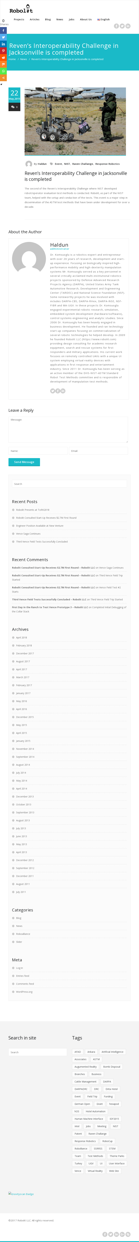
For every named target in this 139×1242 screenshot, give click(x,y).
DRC (96, 1089)
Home (12, 59)
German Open (82, 1103)
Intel (77, 1126)
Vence (78, 1170)
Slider (19, 941)
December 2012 (25, 860)
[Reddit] (3, 57)
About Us (86, 19)
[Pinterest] (3, 50)
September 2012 (25, 868)
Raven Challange (82, 163)
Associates (80, 1059)
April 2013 (21, 852)
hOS (77, 1111)
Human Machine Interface (89, 1118)
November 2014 (25, 748)
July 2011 (21, 892)
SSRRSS (98, 1148)
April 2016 (21, 709)
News (59, 19)
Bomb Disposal (111, 1066)
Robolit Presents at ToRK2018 (32, 509)
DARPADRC (81, 1089)
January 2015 (23, 740)
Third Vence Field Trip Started (107, 599)
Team (78, 1156)
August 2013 (23, 820)
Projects (19, 19)
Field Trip (92, 1096)
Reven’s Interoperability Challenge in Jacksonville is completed (76, 176)
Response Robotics (107, 163)
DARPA (107, 1081)
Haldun (42, 163)
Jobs (71, 19)
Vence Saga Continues (28, 533)
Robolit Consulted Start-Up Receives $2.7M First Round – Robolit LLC (53, 567)
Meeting (101, 1126)
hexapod (114, 1103)
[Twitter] (3, 37)
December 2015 (25, 717)
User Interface (117, 1163)
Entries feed (22, 975)
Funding (108, 1096)
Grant (100, 1103)
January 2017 (23, 693)
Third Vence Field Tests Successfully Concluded (42, 541)
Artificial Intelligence (112, 1051)
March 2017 (22, 677)
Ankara (91, 1051)
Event (58, 163)
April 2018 (21, 637)
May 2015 (21, 725)
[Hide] (1, 84)
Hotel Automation (95, 1111)
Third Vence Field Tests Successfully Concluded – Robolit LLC (49, 599)
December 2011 (25, 876)
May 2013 (21, 844)
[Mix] (3, 64)
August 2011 (23, 884)
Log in (19, 967)
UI (101, 1163)
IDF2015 (114, 1118)
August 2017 (23, 661)
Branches (80, 1074)
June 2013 (21, 836)
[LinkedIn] (3, 44)
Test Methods (95, 1156)
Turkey (78, 1163)
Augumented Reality (86, 1066)
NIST (67, 163)
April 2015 (21, 733)
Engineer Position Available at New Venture (39, 525)
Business (96, 1074)
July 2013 (21, 828)
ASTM (96, 1059)
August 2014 (23, 764)
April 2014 (21, 788)
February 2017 (24, 685)
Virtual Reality (95, 1170)
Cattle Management (85, 1081)
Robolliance (81, 1148)
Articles (34, 19)
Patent (78, 1133)
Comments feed (25, 983)
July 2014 (21, 772)
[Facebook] (3, 30)
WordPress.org (24, 991)
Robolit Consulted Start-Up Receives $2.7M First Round (46, 517)
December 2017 (25, 653)
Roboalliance (23, 933)
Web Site (114, 1170)
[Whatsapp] (3, 71)
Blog (48, 19)
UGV (91, 1163)
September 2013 (25, 812)
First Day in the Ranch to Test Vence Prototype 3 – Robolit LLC (50, 607)
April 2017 (21, 669)
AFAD (78, 1051)
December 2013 (25, 796)
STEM (112, 1148)
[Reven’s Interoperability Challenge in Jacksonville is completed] (78, 121)
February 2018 (24, 645)
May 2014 (21, 780)
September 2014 (25, 756)
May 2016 (21, 701)
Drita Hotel (112, 1089)
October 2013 (23, 804)
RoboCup (107, 1141)
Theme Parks (117, 1156)
